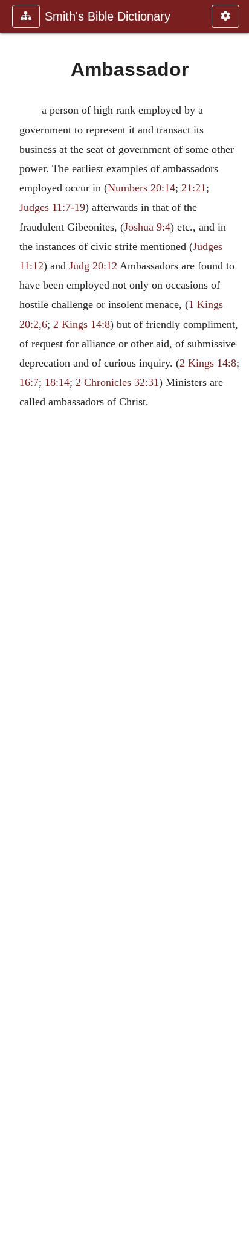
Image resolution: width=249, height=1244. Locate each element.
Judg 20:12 (93, 266)
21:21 (193, 188)
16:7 (29, 382)
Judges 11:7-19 (52, 207)
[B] (235, 622)
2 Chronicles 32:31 (117, 382)
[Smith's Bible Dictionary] (14, 622)
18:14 (57, 382)
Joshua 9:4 (147, 227)
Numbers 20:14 (141, 188)
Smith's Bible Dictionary (107, 16)
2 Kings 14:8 (81, 324)
